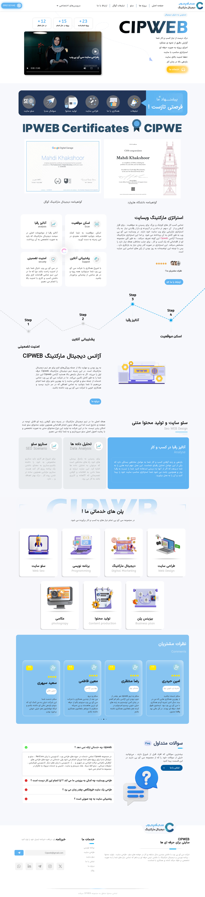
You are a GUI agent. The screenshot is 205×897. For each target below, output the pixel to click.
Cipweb (164, 238)
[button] (106, 719)
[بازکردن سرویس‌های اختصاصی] (57, 5)
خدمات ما (174, 69)
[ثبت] (19, 853)
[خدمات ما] (183, 69)
